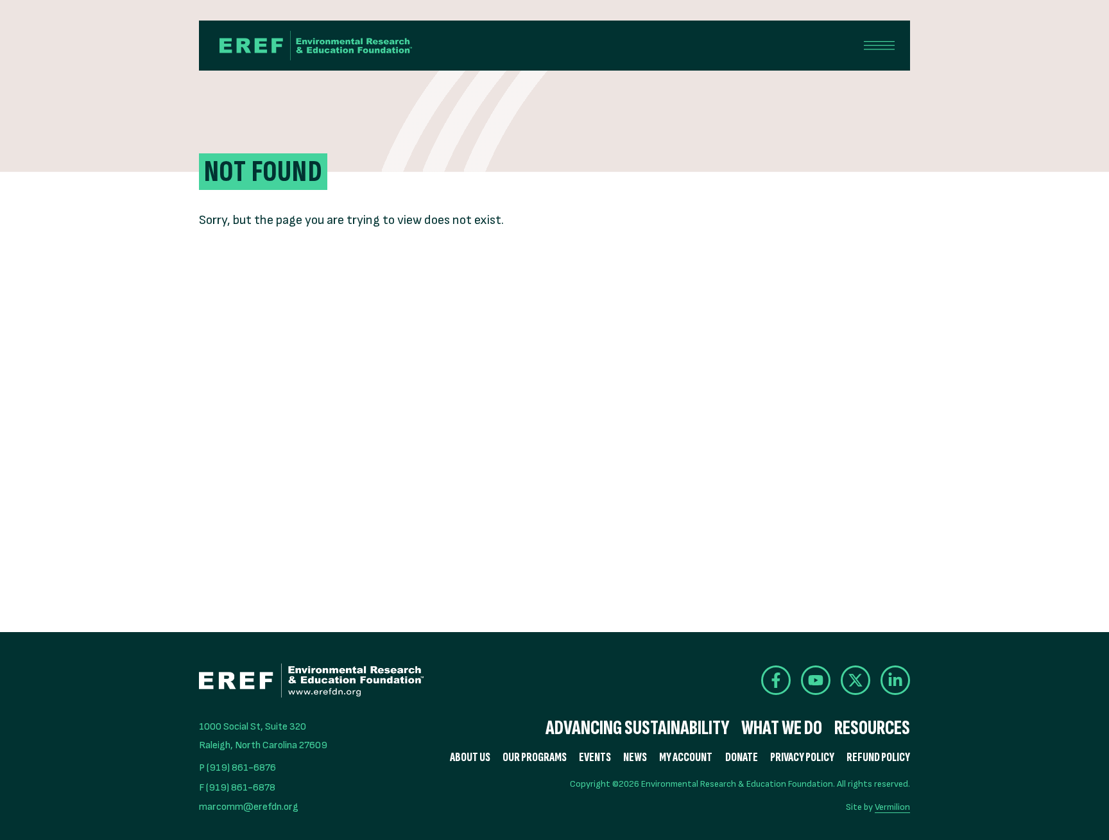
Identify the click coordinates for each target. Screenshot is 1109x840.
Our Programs (535, 757)
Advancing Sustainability (637, 728)
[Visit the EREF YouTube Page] (815, 680)
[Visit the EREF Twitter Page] (855, 680)
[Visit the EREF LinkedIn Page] (895, 680)
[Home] (315, 46)
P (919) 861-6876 (237, 768)
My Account (685, 757)
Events (595, 757)
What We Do (781, 728)
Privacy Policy (802, 757)
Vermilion (892, 806)
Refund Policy (878, 757)
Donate (741, 757)
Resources (872, 728)
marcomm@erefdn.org (248, 807)
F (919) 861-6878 (237, 788)
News (635, 757)
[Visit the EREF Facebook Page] (776, 680)
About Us (470, 757)
